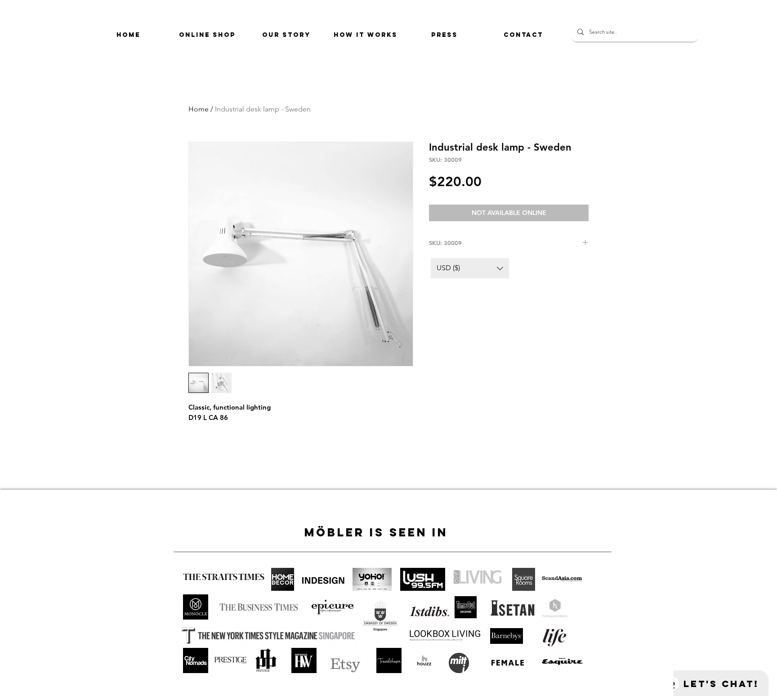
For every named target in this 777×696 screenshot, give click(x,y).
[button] (470, 268)
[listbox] (470, 268)
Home (198, 109)
